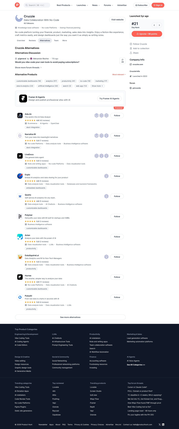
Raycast (55, 411)
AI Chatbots (50, 204)
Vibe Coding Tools (22, 338)
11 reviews (44, 282)
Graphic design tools (23, 368)
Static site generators (23, 411)
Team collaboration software (101, 345)
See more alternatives (70, 317)
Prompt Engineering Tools (62, 345)
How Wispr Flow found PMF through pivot (144, 403)
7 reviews (44, 141)
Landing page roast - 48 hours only (142, 411)
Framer (93, 403)
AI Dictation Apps (22, 391)
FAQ (64, 424)
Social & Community (60, 357)
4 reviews (44, 302)
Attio (54, 395)
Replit (92, 407)
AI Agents (44, 123)
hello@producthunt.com (142, 424)
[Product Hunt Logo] (17, 5)
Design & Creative (22, 357)
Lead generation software (137, 338)
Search (92, 348)
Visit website (117, 19)
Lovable (55, 387)
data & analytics (24, 86)
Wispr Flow (94, 399)
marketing (101, 81)
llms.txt (118, 424)
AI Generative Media (23, 371)
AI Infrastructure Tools (61, 341)
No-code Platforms (49, 28)
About (57, 424)
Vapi (54, 403)
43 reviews (44, 120)
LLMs (51, 244)
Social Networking (59, 361)
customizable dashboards (28, 81)
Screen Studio (95, 391)
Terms (70, 424)
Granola (55, 407)
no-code (85, 81)
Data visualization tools (76, 164)
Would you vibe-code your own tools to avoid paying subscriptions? (47, 62)
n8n (53, 391)
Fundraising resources (98, 364)
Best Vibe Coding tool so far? (139, 407)
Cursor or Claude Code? (137, 387)
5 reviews (44, 181)
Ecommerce (32, 123)
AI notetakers (95, 338)
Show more (96, 86)
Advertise (121, 5)
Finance (93, 357)
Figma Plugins (20, 407)
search (67, 86)
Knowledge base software (28, 28)
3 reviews (44, 161)
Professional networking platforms (65, 364)
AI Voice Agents (133, 361)
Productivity (95, 334)
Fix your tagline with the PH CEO (141, 415)
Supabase (56, 415)
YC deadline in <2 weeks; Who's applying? (145, 395)
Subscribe (142, 5)
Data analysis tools (53, 143)
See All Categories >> (136, 365)
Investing (93, 368)
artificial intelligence (48, 86)
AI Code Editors (21, 345)
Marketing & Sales (134, 334)
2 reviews (44, 241)
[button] (65, 40)
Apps (51, 424)
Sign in (159, 5)
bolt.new (93, 395)
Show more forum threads (27, 67)
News (95, 5)
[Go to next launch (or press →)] (159, 25)
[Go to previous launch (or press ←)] (154, 25)
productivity (68, 81)
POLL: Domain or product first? (140, 391)
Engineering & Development (26, 334)
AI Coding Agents (22, 341)
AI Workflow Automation (99, 352)
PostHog (55, 399)
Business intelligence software (76, 143)
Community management (62, 368)
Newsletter (43, 424)
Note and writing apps (37, 164)
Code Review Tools (22, 399)
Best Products (63, 5)
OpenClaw (55, 123)
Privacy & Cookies (81, 424)
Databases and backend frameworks (82, 184)
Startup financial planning (70, 28)
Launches (81, 5)
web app (81, 86)
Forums (107, 5)
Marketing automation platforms (140, 341)
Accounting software (98, 361)
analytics (51, 81)
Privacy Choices (97, 424)
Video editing (20, 361)
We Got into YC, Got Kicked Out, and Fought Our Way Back (145, 399)
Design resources (22, 364)
